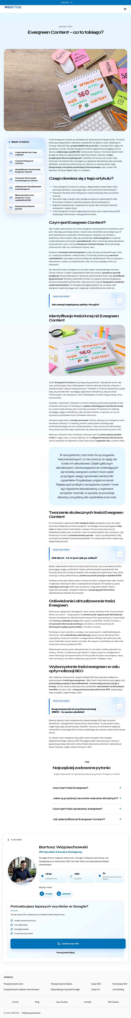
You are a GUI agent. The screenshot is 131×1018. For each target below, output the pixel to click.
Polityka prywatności (31, 1013)
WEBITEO (15, 1012)
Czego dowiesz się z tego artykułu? (26, 153)
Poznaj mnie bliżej (65, 952)
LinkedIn (66, 893)
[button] (125, 9)
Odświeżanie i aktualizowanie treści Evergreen (28, 187)
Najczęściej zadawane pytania (25, 207)
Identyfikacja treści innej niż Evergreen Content (27, 170)
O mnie (48, 893)
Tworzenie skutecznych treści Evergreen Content (26, 179)
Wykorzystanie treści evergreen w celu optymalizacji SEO (24, 197)
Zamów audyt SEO (70, 943)
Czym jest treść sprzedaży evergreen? (77, 808)
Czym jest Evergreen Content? (24, 162)
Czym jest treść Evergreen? (70, 787)
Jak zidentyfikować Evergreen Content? (79, 819)
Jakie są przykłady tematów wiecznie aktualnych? (85, 798)
